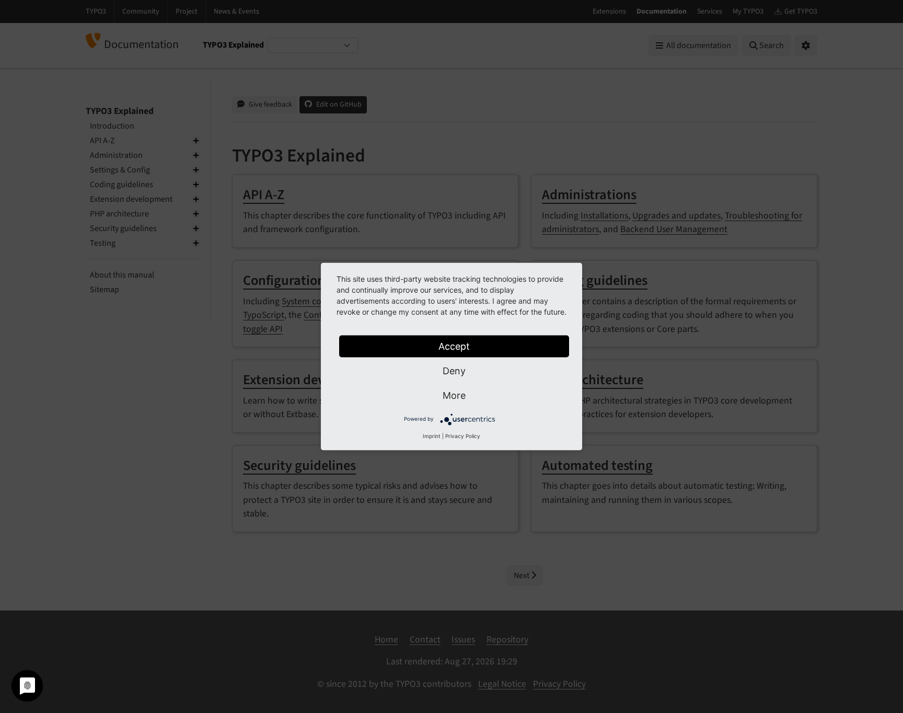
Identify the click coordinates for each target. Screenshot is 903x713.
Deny (454, 370)
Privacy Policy (462, 436)
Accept (454, 346)
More (454, 395)
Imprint (432, 436)
